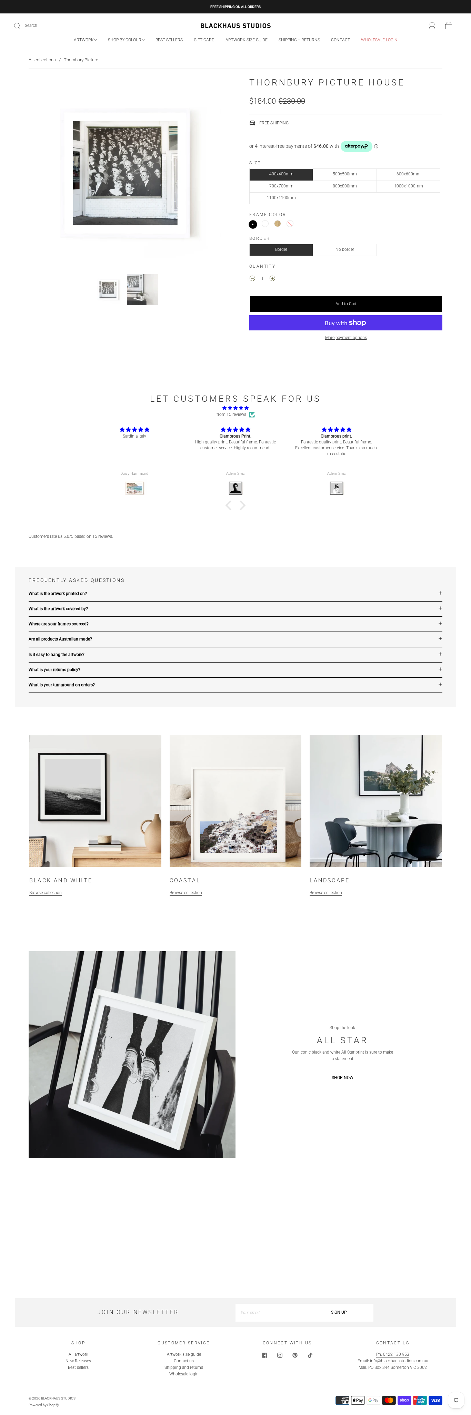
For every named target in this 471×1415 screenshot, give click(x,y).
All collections (42, 59)
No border (344, 249)
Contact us (184, 1360)
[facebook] (264, 1355)
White (265, 223)
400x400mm (281, 174)
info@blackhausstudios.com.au (399, 1360)
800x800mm (345, 186)
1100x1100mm (281, 197)
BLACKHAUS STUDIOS (58, 1398)
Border (281, 249)
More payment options (346, 337)
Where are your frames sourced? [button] (59, 624)
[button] (48, 174)
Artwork (84, 40)
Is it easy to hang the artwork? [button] (56, 654)
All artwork (78, 1354)
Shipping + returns (299, 40)
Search (31, 25)
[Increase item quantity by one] (272, 279)
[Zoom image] (125, 174)
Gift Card (204, 40)
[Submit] (21, 25)
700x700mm (281, 186)
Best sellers (169, 40)
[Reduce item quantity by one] (252, 279)
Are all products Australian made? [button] (60, 639)
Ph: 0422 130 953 (392, 1354)
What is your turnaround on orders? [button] (62, 685)
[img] (235, 407)
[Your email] (270, 1312)
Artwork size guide (247, 40)
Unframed (290, 223)
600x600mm (409, 174)
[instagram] (279, 1355)
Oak (277, 223)
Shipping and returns (183, 1367)
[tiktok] (310, 1355)
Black (253, 224)
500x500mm (345, 174)
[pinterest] (294, 1355)
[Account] (432, 25)
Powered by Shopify (44, 1405)
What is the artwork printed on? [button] (58, 593)
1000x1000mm (408, 186)
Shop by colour (124, 40)
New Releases (78, 1360)
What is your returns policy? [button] (54, 669)
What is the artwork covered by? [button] (58, 608)
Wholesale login (379, 40)
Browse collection (45, 892)
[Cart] (448, 26)
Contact (340, 40)
